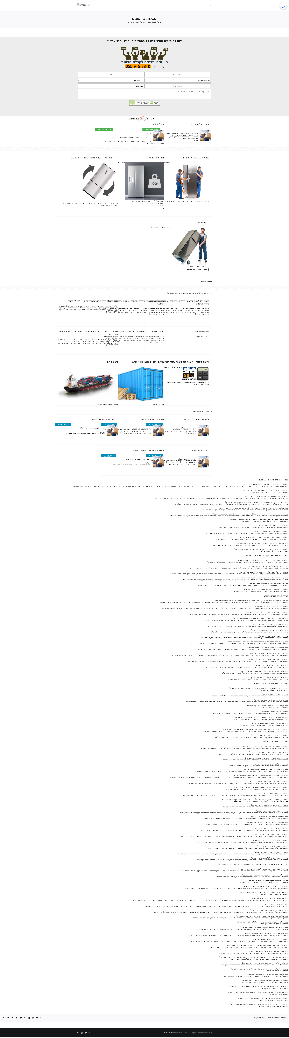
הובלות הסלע (157, 124)
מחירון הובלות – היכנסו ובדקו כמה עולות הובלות (185, 362)
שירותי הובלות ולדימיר (200, 124)
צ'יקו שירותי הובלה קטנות (196, 419)
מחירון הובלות (206, 281)
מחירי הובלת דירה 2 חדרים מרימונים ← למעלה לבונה (93, 301)
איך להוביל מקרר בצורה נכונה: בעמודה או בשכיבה (94, 157)
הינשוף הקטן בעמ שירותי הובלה (103, 419)
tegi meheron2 (201, 331)
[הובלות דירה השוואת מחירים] (144, 48)
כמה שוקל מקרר (156, 157)
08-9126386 (63, 425)
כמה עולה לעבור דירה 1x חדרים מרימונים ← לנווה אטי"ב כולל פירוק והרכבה (179, 302)
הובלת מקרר (203, 222)
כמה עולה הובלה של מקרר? (196, 157)
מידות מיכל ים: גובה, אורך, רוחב (148, 362)
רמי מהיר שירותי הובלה (152, 419)
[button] (211, 5)
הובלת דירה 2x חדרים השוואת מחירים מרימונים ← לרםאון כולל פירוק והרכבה (88, 333)
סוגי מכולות (112, 362)
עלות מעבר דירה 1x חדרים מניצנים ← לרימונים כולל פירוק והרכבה (136, 302)
